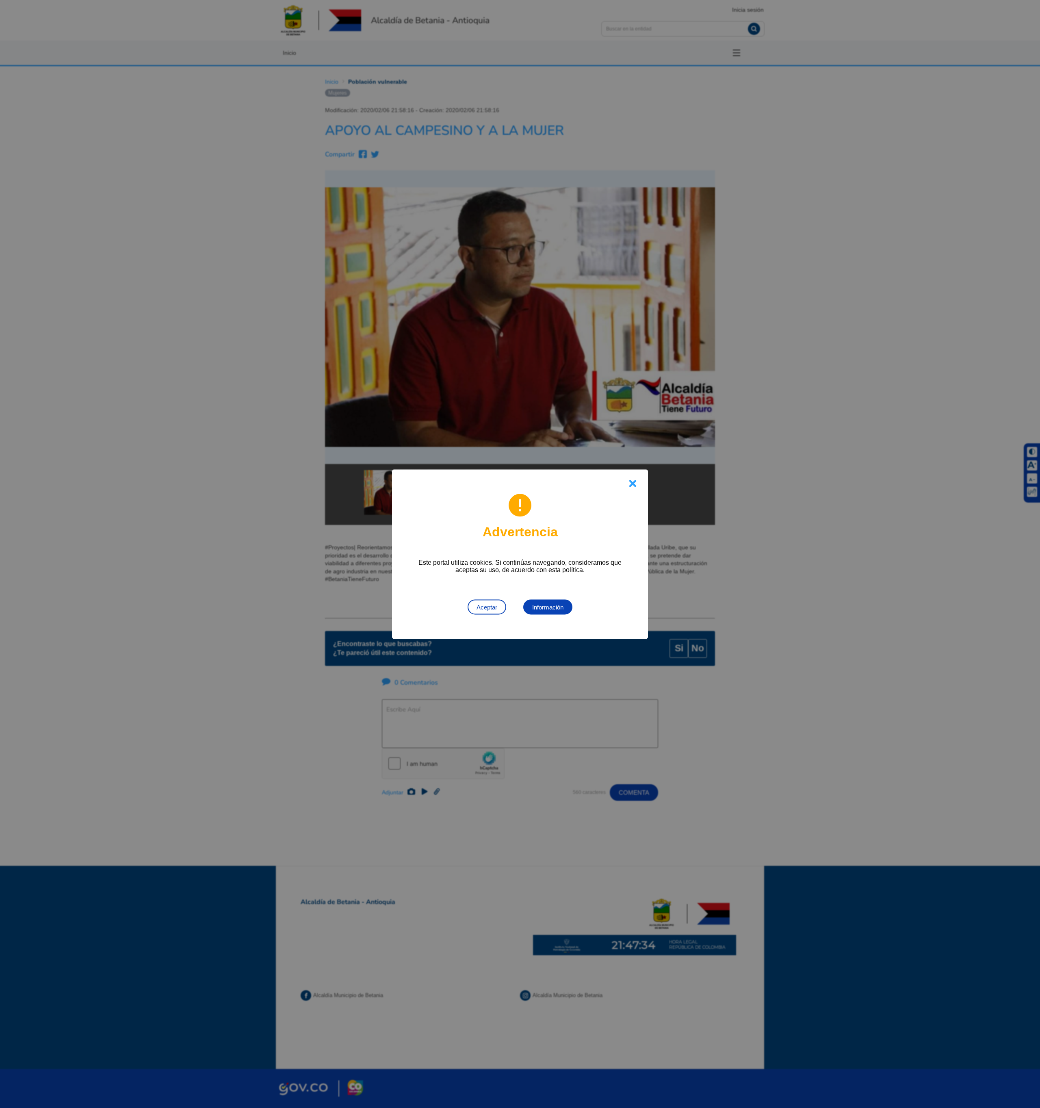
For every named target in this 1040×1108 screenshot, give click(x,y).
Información (547, 606)
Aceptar (487, 606)
